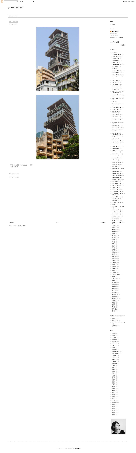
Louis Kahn (115, 158)
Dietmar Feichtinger (118, 95)
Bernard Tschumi (117, 73)
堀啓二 (113, 246)
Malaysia (114, 160)
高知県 (113, 412)
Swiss (113, 360)
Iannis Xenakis (117, 141)
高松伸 (113, 307)
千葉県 (113, 372)
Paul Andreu (115, 181)
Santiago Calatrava (118, 206)
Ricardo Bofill (117, 191)
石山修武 (114, 272)
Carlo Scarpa (116, 80)
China (113, 335)
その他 (113, 318)
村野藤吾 (114, 268)
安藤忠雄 (114, 252)
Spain (113, 357)
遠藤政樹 (114, 297)
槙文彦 (113, 270)
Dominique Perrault (118, 98)
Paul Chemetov (116, 183)
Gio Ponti (115, 117)
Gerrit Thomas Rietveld (116, 112)
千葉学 (113, 240)
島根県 (113, 386)
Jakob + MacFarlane (118, 143)
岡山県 (113, 384)
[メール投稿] (31, 165)
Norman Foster (116, 173)
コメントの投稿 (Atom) (19, 225)
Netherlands (115, 171)
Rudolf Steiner (117, 202)
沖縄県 (113, 396)
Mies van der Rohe (118, 168)
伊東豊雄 (114, 229)
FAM (113, 102)
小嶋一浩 (114, 256)
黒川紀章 (114, 311)
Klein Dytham (116, 154)
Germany (114, 339)
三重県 (113, 366)
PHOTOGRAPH (12, 16)
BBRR (113, 69)
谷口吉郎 (114, 293)
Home (113, 24)
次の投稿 (11, 223)
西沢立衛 (114, 288)
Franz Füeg (115, 109)
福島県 (113, 404)
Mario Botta (115, 164)
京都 (113, 368)
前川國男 (114, 236)
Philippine (115, 353)
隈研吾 (113, 303)
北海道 (113, 370)
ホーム (57, 223)
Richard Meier (116, 197)
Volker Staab (116, 216)
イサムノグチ (115, 220)
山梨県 (113, 380)
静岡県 (113, 408)
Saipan (114, 355)
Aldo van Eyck (116, 54)
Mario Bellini (116, 162)
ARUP (113, 52)
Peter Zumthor (116, 185)
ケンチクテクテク (16, 7)
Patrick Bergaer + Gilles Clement (118, 178)
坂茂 (113, 244)
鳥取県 (113, 414)
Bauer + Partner (117, 71)
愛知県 (113, 390)
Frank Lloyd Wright (118, 104)
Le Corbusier (116, 156)
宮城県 (113, 254)
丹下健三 (114, 227)
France (114, 337)
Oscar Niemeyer (117, 176)
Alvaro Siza (115, 58)
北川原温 (114, 238)
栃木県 (113, 394)
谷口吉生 (114, 290)
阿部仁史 (114, 301)
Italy (113, 345)
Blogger (77, 448)
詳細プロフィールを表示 (116, 37)
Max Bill (114, 166)
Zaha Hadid (115, 218)
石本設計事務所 (116, 274)
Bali (113, 333)
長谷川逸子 (115, 299)
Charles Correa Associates (117, 85)
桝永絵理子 (115, 31)
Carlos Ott (115, 82)
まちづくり (115, 320)
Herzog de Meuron (117, 130)
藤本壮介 (114, 286)
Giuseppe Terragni (118, 122)
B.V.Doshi (115, 67)
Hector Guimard (117, 128)
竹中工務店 (115, 278)
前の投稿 (103, 223)
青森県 (113, 406)
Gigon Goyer (115, 115)
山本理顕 (114, 258)
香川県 (113, 410)
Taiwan (114, 362)
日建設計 (114, 262)
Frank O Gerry (116, 107)
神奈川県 (114, 402)
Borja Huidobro (117, 75)
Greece (114, 341)
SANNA (113, 204)
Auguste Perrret (117, 65)
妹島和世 (114, 250)
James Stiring (116, 146)
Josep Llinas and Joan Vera (117, 151)
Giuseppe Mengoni (117, 119)
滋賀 (113, 398)
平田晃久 (114, 260)
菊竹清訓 (114, 284)
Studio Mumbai (116, 212)
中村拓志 (114, 225)
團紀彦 (113, 242)
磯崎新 (113, 276)
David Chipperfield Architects (118, 92)
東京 (113, 392)
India (16, 166)
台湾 (113, 374)
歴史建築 (114, 326)
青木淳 (113, 305)
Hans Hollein (116, 126)
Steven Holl (115, 210)
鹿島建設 (114, 309)
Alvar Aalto (115, 56)
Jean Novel (115, 148)
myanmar (114, 364)
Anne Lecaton (116, 60)
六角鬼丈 (114, 232)
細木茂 (113, 280)
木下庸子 (114, 264)
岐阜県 (113, 382)
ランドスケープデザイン (118, 322)
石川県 (113, 400)
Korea (113, 347)
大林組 (113, 248)
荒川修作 (114, 282)
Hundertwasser (116, 137)
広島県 (113, 388)
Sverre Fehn (115, 214)
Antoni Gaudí (116, 62)
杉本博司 (114, 266)
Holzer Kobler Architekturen (116, 134)
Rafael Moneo (116, 187)
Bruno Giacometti (117, 77)
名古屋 (113, 376)
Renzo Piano (115, 189)
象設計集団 (115, 295)
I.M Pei (114, 139)
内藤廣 (113, 234)
